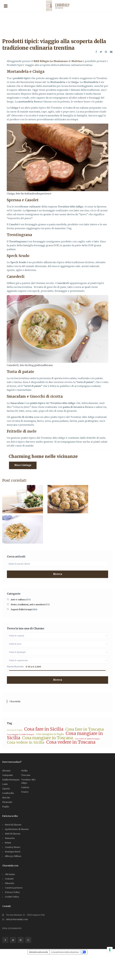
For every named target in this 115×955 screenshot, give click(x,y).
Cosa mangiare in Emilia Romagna (20, 734)
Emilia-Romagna (10, 779)
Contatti (9, 879)
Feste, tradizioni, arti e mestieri (28, 604)
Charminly (15, 701)
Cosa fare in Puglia (14, 730)
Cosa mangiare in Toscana (47, 737)
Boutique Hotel (12, 851)
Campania (7, 775)
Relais (8, 842)
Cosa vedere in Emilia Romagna (87, 739)
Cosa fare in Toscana (84, 729)
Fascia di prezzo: (15, 667)
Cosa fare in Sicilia (43, 729)
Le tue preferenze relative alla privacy (65, 952)
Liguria (6, 788)
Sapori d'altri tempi (21, 609)
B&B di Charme (13, 833)
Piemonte (7, 802)
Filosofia (9, 883)
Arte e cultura (18, 599)
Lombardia (8, 793)
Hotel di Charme (13, 824)
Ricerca (57, 574)
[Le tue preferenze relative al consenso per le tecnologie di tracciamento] (110, 950)
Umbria (25, 787)
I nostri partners (14, 888)
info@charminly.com (17, 919)
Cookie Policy (12, 897)
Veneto (24, 792)
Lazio (5, 784)
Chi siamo (10, 874)
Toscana (25, 775)
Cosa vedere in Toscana (70, 742)
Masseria (10, 838)
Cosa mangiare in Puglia (50, 734)
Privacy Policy (12, 892)
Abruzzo (6, 770)
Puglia (5, 806)
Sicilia (24, 770)
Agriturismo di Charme (17, 829)
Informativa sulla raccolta (38, 952)
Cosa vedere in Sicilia (25, 742)
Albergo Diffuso (13, 856)
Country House (12, 847)
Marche (6, 797)
